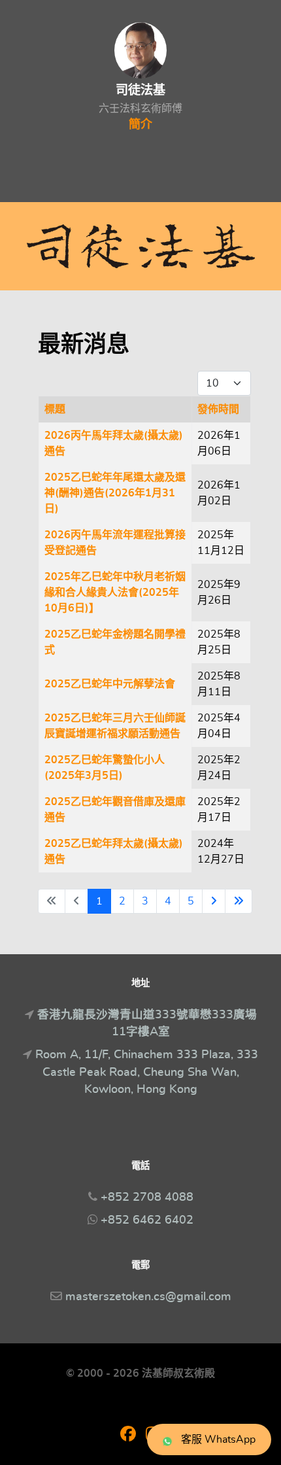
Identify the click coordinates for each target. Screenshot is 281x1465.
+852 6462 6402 (147, 1220)
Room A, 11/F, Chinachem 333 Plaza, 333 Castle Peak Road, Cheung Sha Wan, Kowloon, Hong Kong (146, 1072)
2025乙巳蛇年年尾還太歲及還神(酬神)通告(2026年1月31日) (115, 493)
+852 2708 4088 (147, 1197)
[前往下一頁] (213, 901)
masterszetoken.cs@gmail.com (148, 1297)
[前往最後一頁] (238, 901)
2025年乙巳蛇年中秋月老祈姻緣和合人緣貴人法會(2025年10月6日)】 (115, 592)
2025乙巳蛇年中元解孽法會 (109, 684)
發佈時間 (218, 409)
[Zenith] (140, 246)
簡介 (140, 125)
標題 (54, 409)
